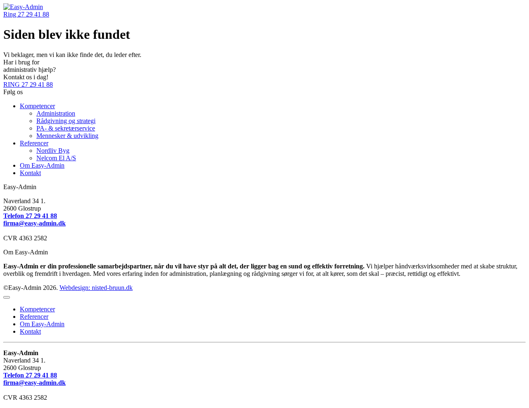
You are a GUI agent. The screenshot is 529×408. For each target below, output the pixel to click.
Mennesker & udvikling (67, 135)
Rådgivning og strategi (65, 120)
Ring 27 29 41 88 (26, 14)
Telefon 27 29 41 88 (30, 215)
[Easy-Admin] (23, 6)
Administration (55, 113)
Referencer (34, 143)
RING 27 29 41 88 (28, 84)
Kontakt (30, 172)
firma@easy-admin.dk (34, 223)
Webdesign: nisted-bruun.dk (96, 287)
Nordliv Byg (52, 150)
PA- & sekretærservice (65, 128)
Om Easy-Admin (42, 165)
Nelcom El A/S (56, 157)
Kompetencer (37, 105)
